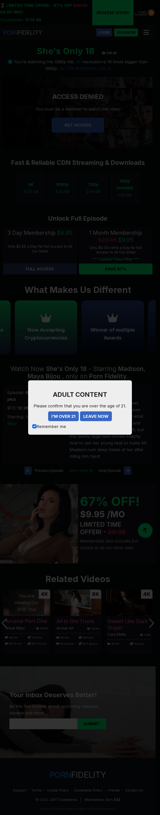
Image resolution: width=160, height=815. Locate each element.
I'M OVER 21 (63, 416)
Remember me (51, 426)
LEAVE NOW (96, 416)
